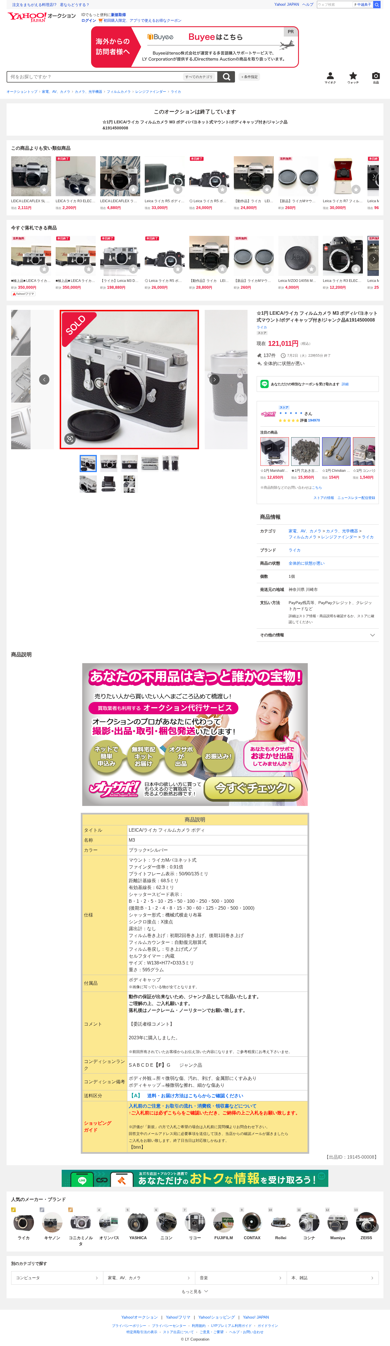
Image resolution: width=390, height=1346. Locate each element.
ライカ (176, 92)
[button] (318, 635)
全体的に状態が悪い (307, 563)
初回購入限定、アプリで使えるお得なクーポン (143, 20)
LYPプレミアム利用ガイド (231, 1326)
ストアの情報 (323, 498)
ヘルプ (307, 4)
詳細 (345, 384)
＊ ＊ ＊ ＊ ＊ (291, 413)
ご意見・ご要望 (212, 1332)
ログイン (88, 20)
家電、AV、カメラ (56, 92)
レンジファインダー (150, 92)
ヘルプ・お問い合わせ (246, 1332)
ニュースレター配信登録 (356, 498)
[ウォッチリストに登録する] (44, 189)
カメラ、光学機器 (88, 92)
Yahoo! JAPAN (286, 4)
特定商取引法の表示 (141, 1332)
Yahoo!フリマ (178, 1317)
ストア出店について (178, 1332)
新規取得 (118, 15)
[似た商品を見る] (70, 439)
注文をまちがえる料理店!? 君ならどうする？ (51, 5)
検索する (226, 77)
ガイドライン (268, 1326)
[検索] (377, 4)
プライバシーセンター (169, 1326)
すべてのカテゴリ (199, 77)
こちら (317, 488)
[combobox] (95, 77)
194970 (314, 420)
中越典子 (364, 5)
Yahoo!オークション (139, 1317)
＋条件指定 (249, 77)
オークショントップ (22, 92)
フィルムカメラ (119, 92)
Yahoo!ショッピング (216, 1317)
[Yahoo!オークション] (43, 14)
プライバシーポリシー (129, 1326)
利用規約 (199, 1326)
